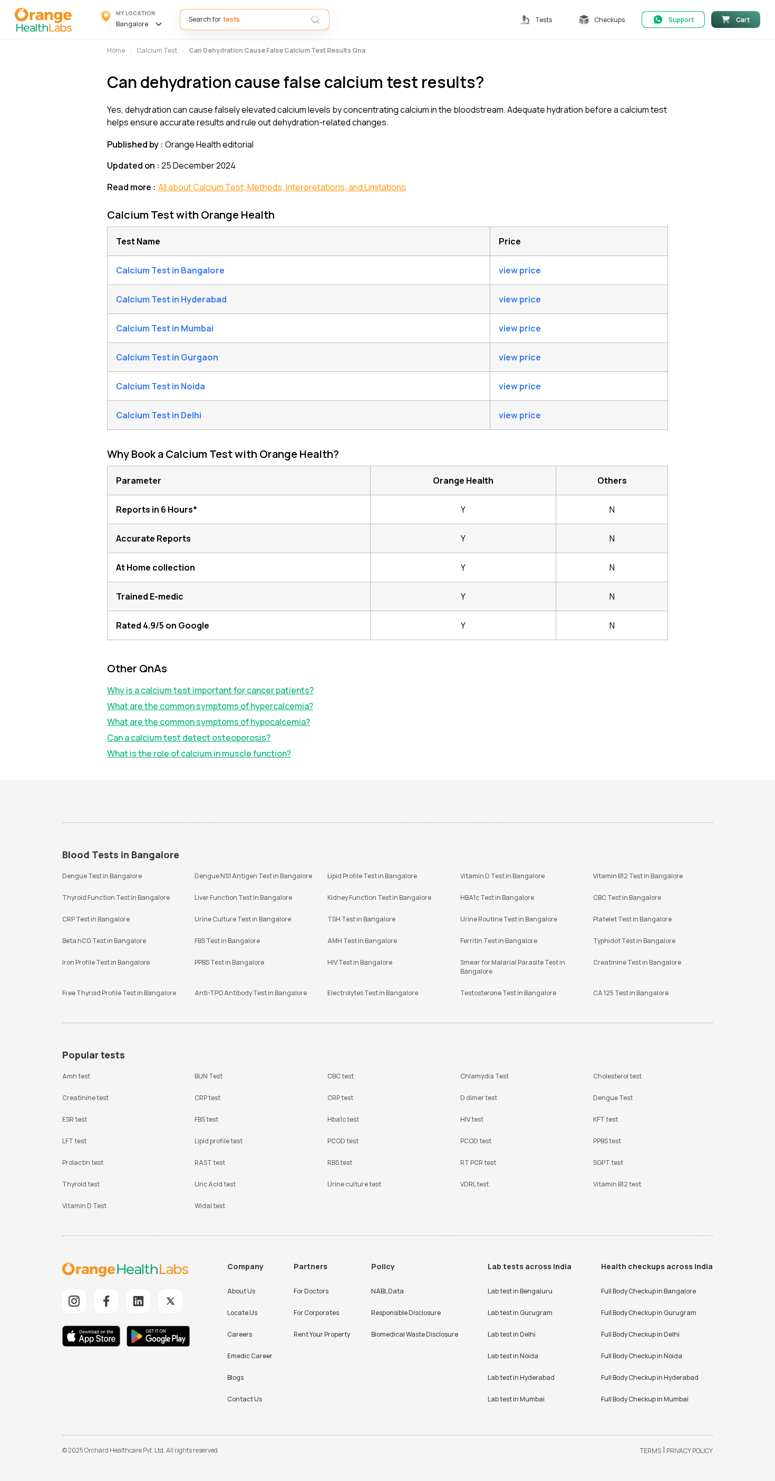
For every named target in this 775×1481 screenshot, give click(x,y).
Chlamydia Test (484, 1076)
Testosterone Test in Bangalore (508, 992)
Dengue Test (613, 1097)
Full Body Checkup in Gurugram (648, 1312)
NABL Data (387, 1291)
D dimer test (478, 1097)
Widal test (210, 1205)
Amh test (76, 1076)
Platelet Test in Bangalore (632, 919)
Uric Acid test (215, 1184)
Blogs (235, 1377)
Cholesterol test (617, 1076)
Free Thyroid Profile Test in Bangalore (119, 992)
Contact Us (244, 1399)
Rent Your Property (322, 1334)
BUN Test (208, 1076)
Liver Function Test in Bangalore (243, 897)
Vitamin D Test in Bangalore (502, 875)
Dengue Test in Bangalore (102, 875)
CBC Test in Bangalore (627, 897)
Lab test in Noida (513, 1355)
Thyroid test (81, 1184)
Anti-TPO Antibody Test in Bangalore (251, 992)
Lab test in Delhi (512, 1334)
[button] (133, 19)
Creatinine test (85, 1097)
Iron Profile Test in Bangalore (106, 962)
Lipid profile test (219, 1140)
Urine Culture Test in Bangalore (243, 919)
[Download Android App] (158, 1337)
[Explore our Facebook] (106, 1301)
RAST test (210, 1162)
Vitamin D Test (84, 1205)
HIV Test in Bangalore (359, 962)
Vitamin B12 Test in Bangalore (638, 875)
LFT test (74, 1140)
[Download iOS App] (93, 1337)
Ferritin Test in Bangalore (498, 940)
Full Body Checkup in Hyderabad (650, 1377)
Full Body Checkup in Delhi (640, 1334)
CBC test (340, 1076)
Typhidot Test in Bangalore (634, 940)
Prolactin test (82, 1162)
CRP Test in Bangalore (96, 919)
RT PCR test (478, 1162)
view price (520, 270)
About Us (241, 1291)
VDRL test (474, 1184)
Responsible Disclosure (406, 1312)
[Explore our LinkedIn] (138, 1301)
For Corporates (316, 1312)
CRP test (207, 1097)
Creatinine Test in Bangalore (637, 962)
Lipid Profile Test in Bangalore (372, 875)
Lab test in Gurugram (520, 1312)
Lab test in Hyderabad (521, 1377)
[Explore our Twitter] (170, 1301)
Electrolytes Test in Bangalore (372, 992)
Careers (239, 1334)
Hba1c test (343, 1119)
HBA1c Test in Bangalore (497, 897)
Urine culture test (354, 1184)
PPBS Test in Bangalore (229, 962)
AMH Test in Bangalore (362, 940)
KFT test (605, 1119)
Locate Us (242, 1312)
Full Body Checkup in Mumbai (645, 1399)
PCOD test (343, 1140)
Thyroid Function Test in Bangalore (116, 897)
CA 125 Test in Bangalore (631, 992)
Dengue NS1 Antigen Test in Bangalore (253, 875)
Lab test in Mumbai (516, 1399)
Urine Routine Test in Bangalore (508, 919)
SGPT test (608, 1162)
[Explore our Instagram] (74, 1301)
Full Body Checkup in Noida (641, 1355)
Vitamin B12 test (617, 1184)
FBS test (206, 1119)
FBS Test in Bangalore (227, 940)
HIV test (471, 1119)
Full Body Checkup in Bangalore (648, 1291)
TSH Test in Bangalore (361, 919)
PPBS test (607, 1140)
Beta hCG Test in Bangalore (104, 940)
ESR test (74, 1119)
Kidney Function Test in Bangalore (379, 897)
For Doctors (311, 1291)
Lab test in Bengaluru (520, 1291)
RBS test (339, 1162)
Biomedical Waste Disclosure (414, 1334)
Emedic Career (250, 1355)
